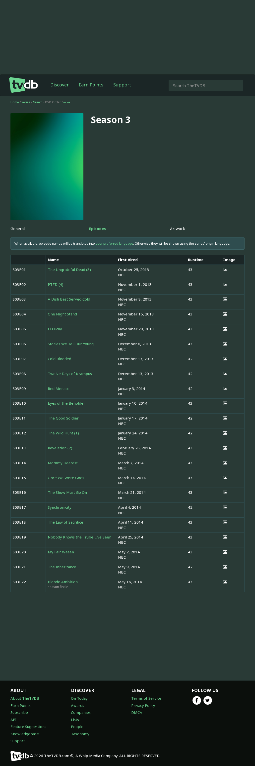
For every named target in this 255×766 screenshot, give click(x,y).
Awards (77, 705)
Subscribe (19, 712)
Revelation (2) (60, 447)
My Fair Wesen (61, 551)
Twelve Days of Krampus (70, 373)
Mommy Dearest (63, 462)
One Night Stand (62, 313)
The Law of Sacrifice (65, 522)
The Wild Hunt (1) (63, 432)
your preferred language (114, 243)
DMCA (136, 712)
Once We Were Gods (66, 477)
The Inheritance (62, 566)
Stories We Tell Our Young (71, 343)
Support (122, 85)
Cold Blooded (59, 358)
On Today (79, 698)
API (13, 719)
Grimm (38, 102)
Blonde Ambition (63, 581)
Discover (59, 85)
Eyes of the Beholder (66, 403)
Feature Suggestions (28, 726)
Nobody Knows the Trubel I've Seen (79, 537)
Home (14, 102)
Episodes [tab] (97, 228)
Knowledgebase (24, 733)
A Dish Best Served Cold (69, 299)
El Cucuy (55, 328)
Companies (81, 712)
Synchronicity (59, 507)
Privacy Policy (143, 705)
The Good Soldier (63, 418)
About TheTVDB (24, 698)
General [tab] (17, 228)
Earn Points (91, 85)
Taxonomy (80, 733)
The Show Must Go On (67, 492)
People (77, 726)
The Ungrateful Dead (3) (69, 269)
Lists (75, 719)
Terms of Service (146, 698)
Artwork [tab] (177, 228)
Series (25, 102)
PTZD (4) (55, 284)
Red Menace (58, 388)
